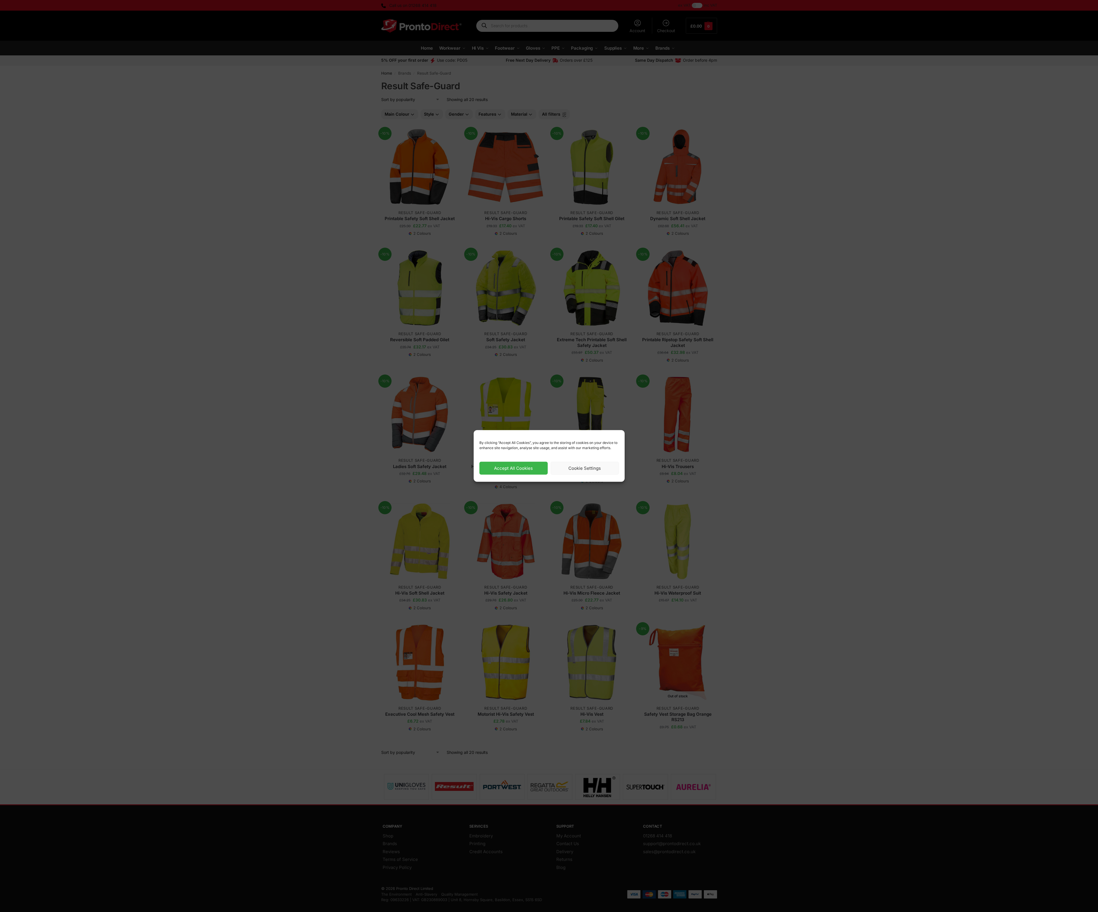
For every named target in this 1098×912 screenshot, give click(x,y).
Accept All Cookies (513, 468)
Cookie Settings (584, 468)
